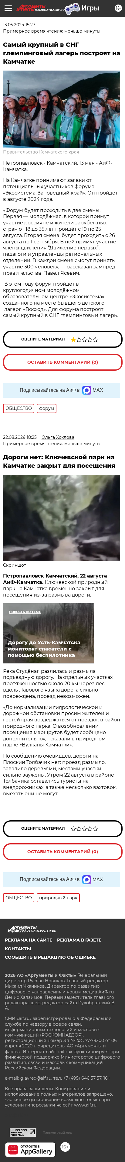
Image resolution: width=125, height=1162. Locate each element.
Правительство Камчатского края (41, 152)
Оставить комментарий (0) (62, 362)
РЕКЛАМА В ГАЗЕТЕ (79, 940)
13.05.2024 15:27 (19, 24)
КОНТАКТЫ (18, 948)
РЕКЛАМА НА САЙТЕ (28, 940)
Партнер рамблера (57, 1132)
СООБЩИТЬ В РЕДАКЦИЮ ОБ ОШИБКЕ (50, 957)
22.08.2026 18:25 (20, 437)
